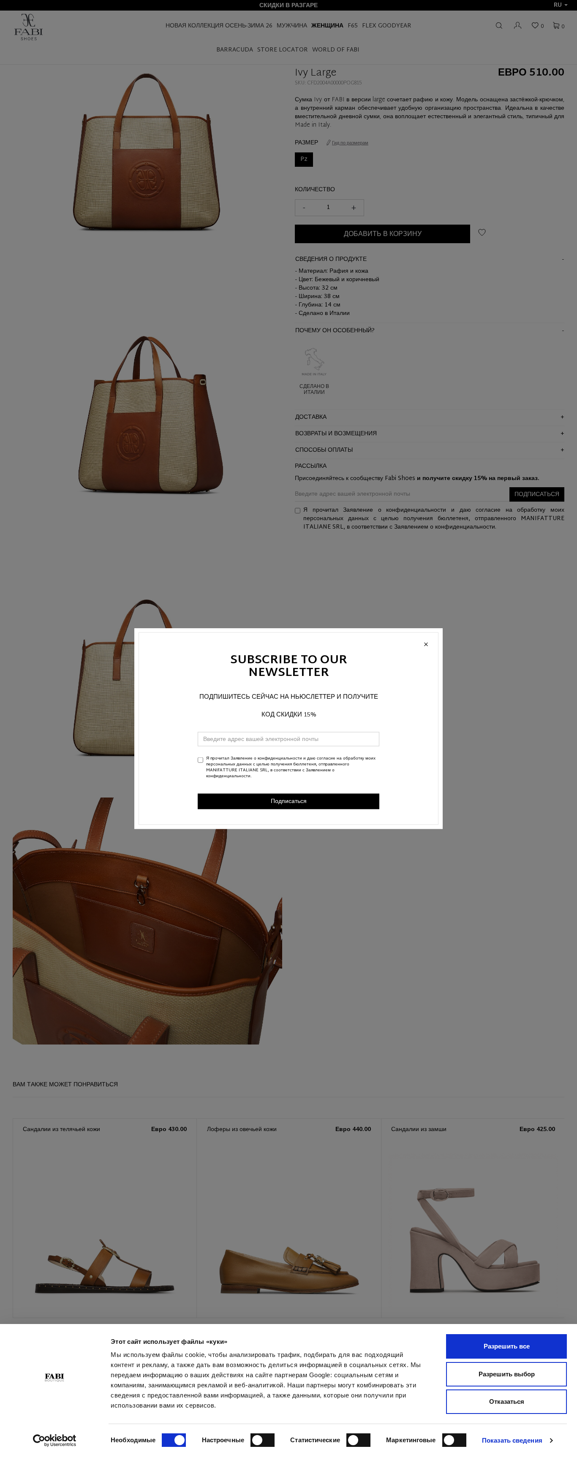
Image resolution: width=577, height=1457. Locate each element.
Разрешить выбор (507, 1374)
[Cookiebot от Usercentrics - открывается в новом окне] (55, 1440)
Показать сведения (512, 1440)
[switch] (262, 1440)
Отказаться (506, 1401)
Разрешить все (507, 1346)
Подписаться (289, 801)
